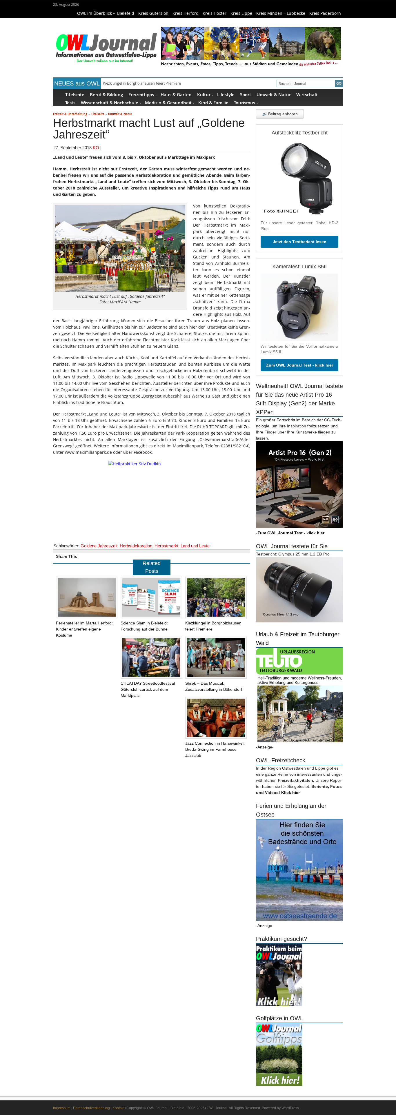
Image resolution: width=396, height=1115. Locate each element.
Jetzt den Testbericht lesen (299, 241)
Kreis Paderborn (325, 13)
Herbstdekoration (136, 545)
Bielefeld (125, 13)
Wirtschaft (307, 94)
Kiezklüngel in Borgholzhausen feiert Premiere (142, 83)
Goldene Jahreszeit (99, 545)
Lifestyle (226, 94)
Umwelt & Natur (274, 94)
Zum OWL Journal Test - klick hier (299, 365)
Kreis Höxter (214, 13)
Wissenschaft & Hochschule (109, 102)
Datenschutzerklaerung (91, 1108)
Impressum (61, 1108)
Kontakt (118, 1108)
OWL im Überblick (94, 13)
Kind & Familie (213, 102)
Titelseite (74, 94)
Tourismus (244, 102)
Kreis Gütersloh (153, 13)
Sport (245, 94)
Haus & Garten (176, 94)
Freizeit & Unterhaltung (70, 113)
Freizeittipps (141, 94)
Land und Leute (195, 545)
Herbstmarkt (166, 545)
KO (96, 147)
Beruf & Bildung (106, 94)
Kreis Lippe (241, 13)
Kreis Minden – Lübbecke (280, 13)
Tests (70, 102)
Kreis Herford (185, 13)
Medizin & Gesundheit (168, 102)
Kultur (203, 94)
